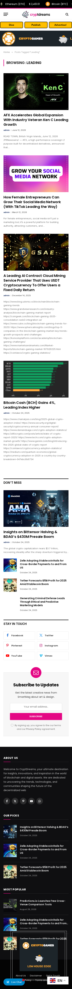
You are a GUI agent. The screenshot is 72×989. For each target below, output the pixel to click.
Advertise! (60, 24)
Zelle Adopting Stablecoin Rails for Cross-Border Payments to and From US (43, 564)
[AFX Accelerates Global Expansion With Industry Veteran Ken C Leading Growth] (36, 91)
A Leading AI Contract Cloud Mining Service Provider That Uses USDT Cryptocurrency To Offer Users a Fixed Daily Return (34, 282)
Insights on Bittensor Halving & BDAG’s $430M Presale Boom (30, 534)
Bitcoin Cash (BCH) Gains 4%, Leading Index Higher (29, 405)
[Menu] (5, 14)
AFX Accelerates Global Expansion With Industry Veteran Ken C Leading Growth (35, 120)
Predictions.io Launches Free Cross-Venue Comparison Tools (42, 902)
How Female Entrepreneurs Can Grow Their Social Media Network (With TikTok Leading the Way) (32, 202)
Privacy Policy (33, 729)
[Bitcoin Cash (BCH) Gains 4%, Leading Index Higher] (36, 379)
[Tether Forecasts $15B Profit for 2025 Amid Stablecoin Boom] (10, 585)
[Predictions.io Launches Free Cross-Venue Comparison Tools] (10, 905)
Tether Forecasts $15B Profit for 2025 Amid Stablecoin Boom (43, 582)
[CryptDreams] (36, 14)
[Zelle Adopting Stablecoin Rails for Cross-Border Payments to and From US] (10, 565)
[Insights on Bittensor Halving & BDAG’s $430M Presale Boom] (36, 508)
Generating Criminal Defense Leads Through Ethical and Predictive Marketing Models (42, 602)
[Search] (67, 14)
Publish (36, 24)
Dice (11, 24)
